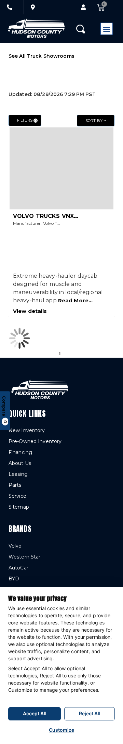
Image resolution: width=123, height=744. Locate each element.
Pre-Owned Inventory (35, 441)
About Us (20, 463)
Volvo (15, 546)
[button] (83, 7)
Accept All (34, 713)
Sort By (94, 120)
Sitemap (19, 507)
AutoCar (18, 568)
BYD (14, 579)
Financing (20, 452)
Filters (27, 120)
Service (17, 496)
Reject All (89, 713)
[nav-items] (9, 7)
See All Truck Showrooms (41, 56)
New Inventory (27, 430)
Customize (61, 730)
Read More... (75, 300)
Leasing (18, 474)
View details (30, 311)
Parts (15, 485)
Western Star (24, 557)
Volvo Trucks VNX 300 (49, 216)
